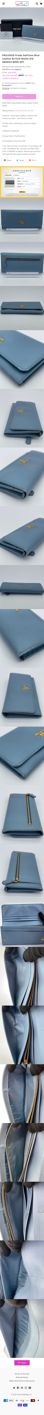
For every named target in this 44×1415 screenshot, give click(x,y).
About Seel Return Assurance (22, 1381)
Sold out (19, 97)
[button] (19, 84)
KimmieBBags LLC (25, 1394)
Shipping (5, 88)
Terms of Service (22, 1374)
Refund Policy (22, 1377)
